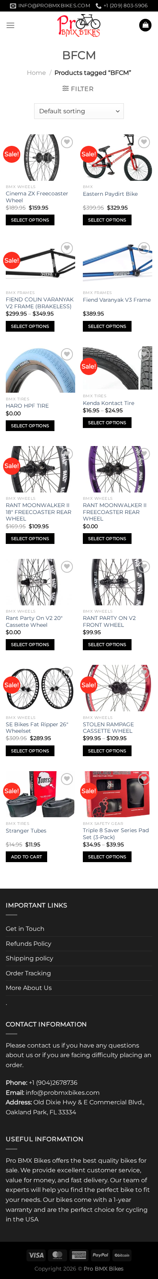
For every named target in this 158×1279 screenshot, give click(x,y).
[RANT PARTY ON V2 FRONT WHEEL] (117, 582)
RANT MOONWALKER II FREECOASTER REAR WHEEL (114, 512)
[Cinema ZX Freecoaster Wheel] (40, 157)
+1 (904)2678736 (53, 1082)
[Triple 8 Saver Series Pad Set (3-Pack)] (117, 794)
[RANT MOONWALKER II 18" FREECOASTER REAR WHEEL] (40, 469)
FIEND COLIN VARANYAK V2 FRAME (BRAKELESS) (40, 302)
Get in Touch (25, 928)
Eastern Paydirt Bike (110, 194)
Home (36, 72)
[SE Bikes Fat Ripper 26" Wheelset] (40, 688)
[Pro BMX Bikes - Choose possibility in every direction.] (79, 25)
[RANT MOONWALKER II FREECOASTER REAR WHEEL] (117, 469)
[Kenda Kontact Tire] (117, 368)
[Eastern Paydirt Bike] (117, 157)
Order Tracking (28, 973)
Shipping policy (29, 958)
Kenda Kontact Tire (108, 403)
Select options (30, 220)
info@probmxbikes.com (63, 1092)
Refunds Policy (28, 943)
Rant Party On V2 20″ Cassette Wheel (34, 621)
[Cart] (145, 25)
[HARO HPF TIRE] (40, 369)
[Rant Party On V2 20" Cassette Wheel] (40, 582)
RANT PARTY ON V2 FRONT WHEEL (109, 621)
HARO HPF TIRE (27, 406)
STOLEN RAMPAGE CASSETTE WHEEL (108, 727)
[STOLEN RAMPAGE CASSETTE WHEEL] (117, 688)
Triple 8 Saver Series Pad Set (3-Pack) (116, 833)
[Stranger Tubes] (40, 794)
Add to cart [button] (26, 856)
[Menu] (10, 25)
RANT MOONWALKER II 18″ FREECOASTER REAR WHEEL (38, 512)
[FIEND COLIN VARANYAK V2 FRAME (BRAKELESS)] (40, 263)
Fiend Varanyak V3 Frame (117, 300)
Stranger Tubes (26, 831)
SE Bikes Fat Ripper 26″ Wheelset (37, 727)
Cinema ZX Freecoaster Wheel (37, 196)
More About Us (29, 987)
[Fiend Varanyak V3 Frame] (117, 263)
